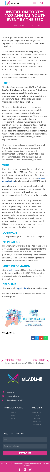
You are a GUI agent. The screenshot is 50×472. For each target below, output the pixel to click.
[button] (35, 3)
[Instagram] (25, 469)
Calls (38, 25)
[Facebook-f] (19, 469)
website (12, 270)
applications (22, 288)
